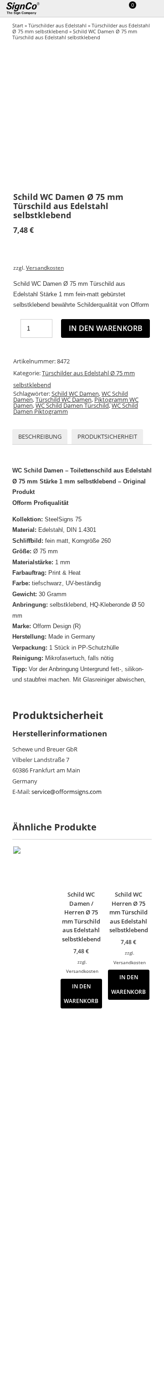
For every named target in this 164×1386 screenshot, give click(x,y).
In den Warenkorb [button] (81, 993)
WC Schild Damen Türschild (72, 405)
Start (17, 25)
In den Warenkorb (106, 328)
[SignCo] (28, 8)
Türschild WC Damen (64, 399)
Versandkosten (45, 267)
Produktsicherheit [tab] (107, 436)
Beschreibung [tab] (40, 436)
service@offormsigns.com (66, 792)
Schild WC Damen (75, 393)
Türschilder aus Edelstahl (57, 25)
